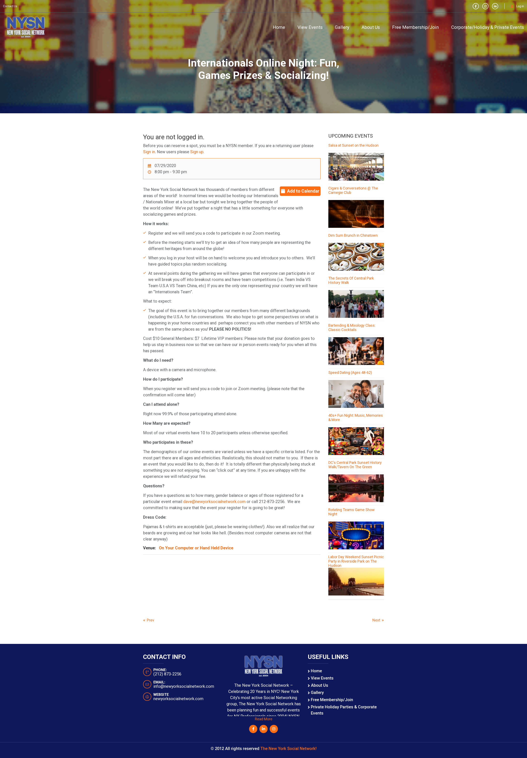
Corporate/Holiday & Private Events (487, 27)
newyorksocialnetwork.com (178, 698)
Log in (520, 6)
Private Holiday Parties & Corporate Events (344, 710)
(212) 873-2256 (167, 673)
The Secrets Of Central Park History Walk (351, 280)
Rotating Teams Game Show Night (351, 512)
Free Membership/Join (415, 27)
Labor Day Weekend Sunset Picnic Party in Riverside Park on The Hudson (356, 561)
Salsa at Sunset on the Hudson (353, 145)
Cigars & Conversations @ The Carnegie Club (353, 190)
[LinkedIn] (495, 6)
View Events (310, 27)
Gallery (342, 27)
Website (161, 694)
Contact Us (10, 6)
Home (279, 27)
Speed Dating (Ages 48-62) (350, 372)
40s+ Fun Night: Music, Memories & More (355, 417)
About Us (370, 27)
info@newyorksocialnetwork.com (183, 686)
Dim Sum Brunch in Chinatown (353, 235)
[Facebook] (475, 6)
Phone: (160, 670)
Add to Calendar (303, 191)
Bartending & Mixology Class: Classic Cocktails (351, 327)
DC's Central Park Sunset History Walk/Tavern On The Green (355, 464)
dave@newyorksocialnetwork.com (214, 501)
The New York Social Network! (288, 748)
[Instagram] (485, 6)
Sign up (196, 151)
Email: (159, 682)
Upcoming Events (350, 136)
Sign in (149, 151)
